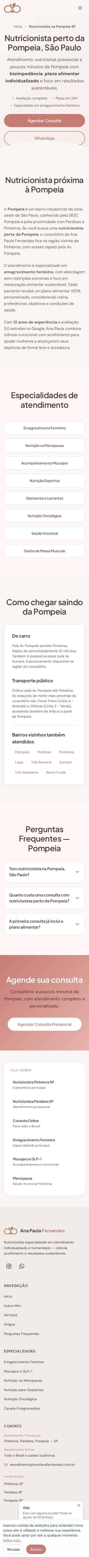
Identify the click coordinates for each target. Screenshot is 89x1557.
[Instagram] (9, 1266)
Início (18, 26)
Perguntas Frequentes (21, 1333)
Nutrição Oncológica (20, 1399)
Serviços (10, 1315)
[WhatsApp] (22, 1266)
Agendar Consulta (44, 120)
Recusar (13, 1549)
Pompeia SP (13, 1500)
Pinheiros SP (13, 1484)
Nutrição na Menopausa (23, 1380)
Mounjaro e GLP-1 (18, 1371)
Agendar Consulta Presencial (45, 1024)
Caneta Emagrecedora (22, 1408)
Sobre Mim (12, 1306)
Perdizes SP (13, 1492)
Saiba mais (11, 1540)
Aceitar (36, 1549)
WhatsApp (45, 138)
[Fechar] (79, 1505)
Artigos (9, 1324)
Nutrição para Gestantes (24, 1390)
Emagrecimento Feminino (24, 1362)
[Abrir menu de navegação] (80, 8)
